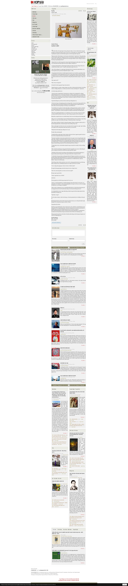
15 (72, 247)
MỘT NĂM (56, 468)
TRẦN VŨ (75, 525)
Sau (83, 10)
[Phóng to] (54, 11)
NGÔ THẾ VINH (64, 436)
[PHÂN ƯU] (56, 313)
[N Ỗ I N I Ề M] (56, 280)
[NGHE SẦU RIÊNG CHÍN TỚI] (56, 487)
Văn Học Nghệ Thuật (34, 46)
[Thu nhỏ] (52, 11)
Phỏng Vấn (72, 470)
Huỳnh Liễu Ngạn (63, 252)
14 (70, 247)
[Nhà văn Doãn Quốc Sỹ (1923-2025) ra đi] (92, 175)
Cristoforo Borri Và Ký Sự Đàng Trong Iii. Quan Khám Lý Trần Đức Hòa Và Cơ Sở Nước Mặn (59, 439)
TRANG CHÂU (80, 477)
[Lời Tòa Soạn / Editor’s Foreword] (92, 17)
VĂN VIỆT (33, 47)
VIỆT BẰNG (33, 52)
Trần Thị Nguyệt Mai (74, 477)
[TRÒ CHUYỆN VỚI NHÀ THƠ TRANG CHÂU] (74, 484)
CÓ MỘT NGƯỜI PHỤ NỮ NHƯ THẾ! (67, 286)
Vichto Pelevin (33, 50)
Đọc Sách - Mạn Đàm (67, 529)
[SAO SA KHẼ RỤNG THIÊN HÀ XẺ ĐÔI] (56, 268)
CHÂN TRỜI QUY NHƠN (65, 320)
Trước (81, 10)
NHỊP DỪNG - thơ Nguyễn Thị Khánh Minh (91, 86)
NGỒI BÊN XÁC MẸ (64, 363)
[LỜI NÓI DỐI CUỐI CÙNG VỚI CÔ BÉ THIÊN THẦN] (74, 402)
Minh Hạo (81, 437)
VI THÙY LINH (34, 49)
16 (74, 247)
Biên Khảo (54, 389)
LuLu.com (47, 85)
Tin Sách (54, 529)
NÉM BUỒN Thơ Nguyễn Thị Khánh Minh (90, 90)
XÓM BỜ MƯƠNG (74, 419)
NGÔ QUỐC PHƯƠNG (56, 15)
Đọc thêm (83, 273)
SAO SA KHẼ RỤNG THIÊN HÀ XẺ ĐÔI (68, 263)
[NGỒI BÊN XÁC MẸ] (56, 366)
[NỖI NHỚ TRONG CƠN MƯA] (91, 63)
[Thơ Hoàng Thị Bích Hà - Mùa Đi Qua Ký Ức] (56, 461)
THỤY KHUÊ (56, 440)
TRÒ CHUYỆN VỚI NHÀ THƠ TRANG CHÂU (77, 474)
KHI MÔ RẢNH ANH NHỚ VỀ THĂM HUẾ (68, 249)
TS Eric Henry (69, 536)
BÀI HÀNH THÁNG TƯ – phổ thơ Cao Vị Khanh (92, 95)
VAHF (32, 43)
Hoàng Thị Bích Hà (63, 289)
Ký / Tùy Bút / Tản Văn (56, 478)
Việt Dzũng (33, 55)
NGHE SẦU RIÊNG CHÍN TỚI (58, 481)
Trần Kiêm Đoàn (63, 334)
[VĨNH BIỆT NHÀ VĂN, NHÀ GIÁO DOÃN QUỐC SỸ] (92, 114)
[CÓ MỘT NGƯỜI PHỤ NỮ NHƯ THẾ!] (56, 292)
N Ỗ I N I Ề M (62, 276)
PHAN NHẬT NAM (80, 525)
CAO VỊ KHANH (92, 96)
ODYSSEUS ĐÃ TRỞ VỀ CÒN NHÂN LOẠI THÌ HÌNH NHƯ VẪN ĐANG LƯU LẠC (77, 434)
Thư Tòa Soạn (89, 8)
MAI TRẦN (74, 523)
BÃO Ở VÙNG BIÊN (57, 469)
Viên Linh (33, 51)
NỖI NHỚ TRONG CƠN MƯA (91, 53)
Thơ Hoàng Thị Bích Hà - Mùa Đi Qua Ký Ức (59, 451)
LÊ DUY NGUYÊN (93, 55)
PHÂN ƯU (62, 307)
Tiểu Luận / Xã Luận (74, 430)
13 (68, 247)
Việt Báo (32, 53)
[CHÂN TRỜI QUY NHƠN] (56, 324)
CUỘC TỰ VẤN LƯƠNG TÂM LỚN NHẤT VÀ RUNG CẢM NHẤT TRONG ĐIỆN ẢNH (77, 459)
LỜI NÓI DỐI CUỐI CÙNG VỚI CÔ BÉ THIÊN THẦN (77, 392)
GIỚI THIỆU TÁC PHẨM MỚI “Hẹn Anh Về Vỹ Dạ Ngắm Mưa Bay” (65, 550)
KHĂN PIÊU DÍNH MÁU (65, 347)
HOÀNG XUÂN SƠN (64, 279)
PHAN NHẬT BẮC (56, 501)
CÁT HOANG (73, 421)
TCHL (61, 310)
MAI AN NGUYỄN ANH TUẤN (65, 350)
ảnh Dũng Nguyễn (69, 252)
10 (63, 247)
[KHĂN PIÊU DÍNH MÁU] (56, 352)
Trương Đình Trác (63, 266)
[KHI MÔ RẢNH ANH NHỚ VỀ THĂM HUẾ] (56, 255)
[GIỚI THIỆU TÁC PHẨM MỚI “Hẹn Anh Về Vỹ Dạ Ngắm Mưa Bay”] (56, 555)
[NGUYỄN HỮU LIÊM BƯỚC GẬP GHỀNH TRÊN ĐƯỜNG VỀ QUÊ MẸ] (56, 336)
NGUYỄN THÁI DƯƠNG (64, 322)
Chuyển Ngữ (75, 529)
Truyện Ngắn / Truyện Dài (75, 389)
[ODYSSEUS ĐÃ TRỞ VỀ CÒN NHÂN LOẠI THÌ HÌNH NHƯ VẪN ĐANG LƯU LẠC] (74, 444)
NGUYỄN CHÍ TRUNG (64, 365)
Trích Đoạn (60, 529)
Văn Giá (32, 45)
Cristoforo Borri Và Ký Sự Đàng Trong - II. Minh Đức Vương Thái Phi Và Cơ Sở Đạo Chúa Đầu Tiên (59, 443)
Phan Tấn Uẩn (56, 506)
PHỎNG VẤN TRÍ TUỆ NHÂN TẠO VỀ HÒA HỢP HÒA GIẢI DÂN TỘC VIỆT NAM (77, 518)
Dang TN (68, 266)
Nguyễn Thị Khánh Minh (93, 87)
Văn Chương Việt (34, 44)
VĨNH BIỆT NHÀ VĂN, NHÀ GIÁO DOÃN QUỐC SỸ (91, 107)
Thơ (53, 448)
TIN (88, 102)
